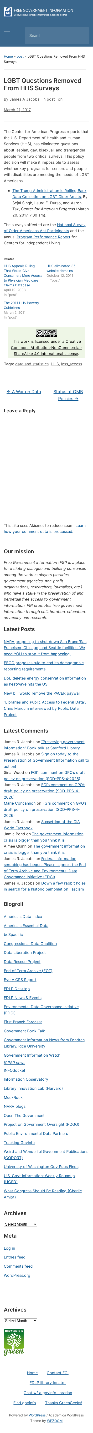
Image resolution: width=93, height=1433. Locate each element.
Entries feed (15, 1257)
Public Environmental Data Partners (36, 1133)
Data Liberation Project (25, 952)
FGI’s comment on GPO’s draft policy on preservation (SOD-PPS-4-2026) (44, 790)
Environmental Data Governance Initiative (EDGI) (41, 1009)
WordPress (37, 1415)
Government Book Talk (24, 1031)
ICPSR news (14, 1062)
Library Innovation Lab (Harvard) (33, 1088)
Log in (9, 1248)
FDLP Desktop (17, 988)
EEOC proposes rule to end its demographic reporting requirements (44, 665)
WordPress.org (17, 1275)
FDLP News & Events (22, 997)
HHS (55, 363)
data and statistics (32, 363)
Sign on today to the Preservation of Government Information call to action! (46, 760)
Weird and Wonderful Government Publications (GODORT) (46, 1154)
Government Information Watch (32, 1055)
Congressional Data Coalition (30, 943)
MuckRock (13, 1097)
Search (81, 35)
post (20, 56)
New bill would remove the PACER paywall (42, 693)
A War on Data (24, 391)
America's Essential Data (26, 925)
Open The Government (24, 1115)
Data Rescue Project (22, 961)
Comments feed (18, 1266)
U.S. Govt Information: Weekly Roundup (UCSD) (39, 1178)
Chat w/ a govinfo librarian (48, 1392)
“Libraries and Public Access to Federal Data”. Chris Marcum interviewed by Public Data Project (45, 708)
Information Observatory (26, 1079)
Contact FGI (57, 1372)
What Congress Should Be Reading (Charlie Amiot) (43, 1193)
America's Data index (23, 916)
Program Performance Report (43, 237)
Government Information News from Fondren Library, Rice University (44, 1042)
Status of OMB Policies (68, 395)
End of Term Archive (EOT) (28, 970)
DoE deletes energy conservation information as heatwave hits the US (45, 681)
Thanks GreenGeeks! (63, 1402)
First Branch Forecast (23, 1021)
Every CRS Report (20, 979)
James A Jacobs (24, 99)
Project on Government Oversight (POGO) (41, 1124)
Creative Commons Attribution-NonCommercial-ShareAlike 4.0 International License (46, 347)
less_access (71, 363)
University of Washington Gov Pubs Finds (41, 1166)
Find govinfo (24, 1402)
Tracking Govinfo (19, 1142)
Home (8, 56)
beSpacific (13, 934)
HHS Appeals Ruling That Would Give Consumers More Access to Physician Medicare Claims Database (23, 275)
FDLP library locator (48, 1382)
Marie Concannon (20, 803)
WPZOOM (54, 1421)
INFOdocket (14, 1070)
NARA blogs (15, 1106)
